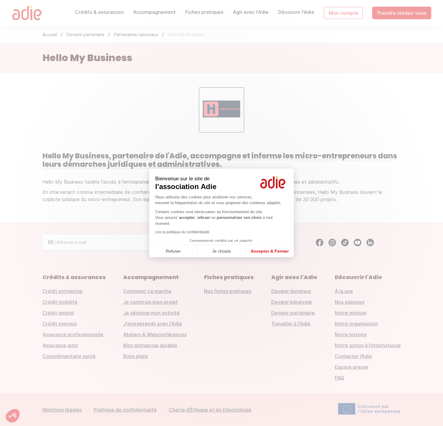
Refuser (173, 251)
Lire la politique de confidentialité (182, 232)
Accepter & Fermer (270, 251)
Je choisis (221, 251)
